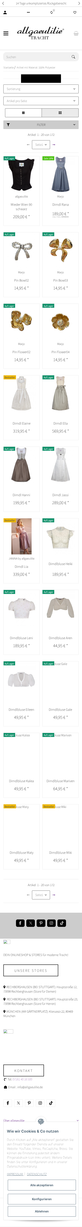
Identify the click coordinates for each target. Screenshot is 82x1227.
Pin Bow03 (60, 280)
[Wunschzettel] (75, 12)
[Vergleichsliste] (51, 12)
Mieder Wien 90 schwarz (21, 206)
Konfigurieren (42, 1199)
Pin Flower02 (21, 352)
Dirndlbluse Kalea (21, 781)
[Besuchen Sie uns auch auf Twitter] (30, 923)
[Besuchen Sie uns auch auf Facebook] (20, 923)
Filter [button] (41, 125)
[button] (3, 3)
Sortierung (13, 89)
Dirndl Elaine (21, 423)
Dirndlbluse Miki (60, 852)
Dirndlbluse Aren (60, 638)
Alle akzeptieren (41, 1185)
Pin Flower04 (61, 352)
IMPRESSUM (15, 1174)
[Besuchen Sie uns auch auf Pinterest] (41, 923)
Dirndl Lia (21, 566)
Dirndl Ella (60, 423)
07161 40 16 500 (22, 1079)
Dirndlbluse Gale (60, 709)
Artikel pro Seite (17, 101)
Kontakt (23, 1070)
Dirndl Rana (60, 204)
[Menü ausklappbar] (5, 33)
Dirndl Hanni (21, 495)
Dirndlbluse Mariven (60, 781)
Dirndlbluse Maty (21, 852)
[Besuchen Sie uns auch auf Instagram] (51, 923)
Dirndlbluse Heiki (61, 563)
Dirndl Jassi (60, 495)
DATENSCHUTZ (37, 1174)
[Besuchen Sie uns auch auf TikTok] (61, 923)
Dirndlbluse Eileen (21, 709)
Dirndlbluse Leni (21, 638)
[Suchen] (75, 57)
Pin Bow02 (21, 280)
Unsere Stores (30, 970)
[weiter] (54, 144)
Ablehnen (42, 1211)
